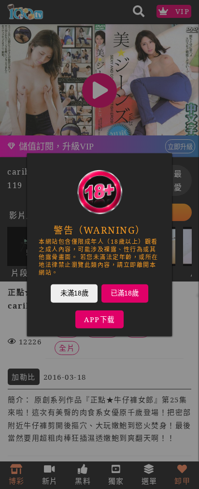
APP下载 (99, 319)
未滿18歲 (74, 292)
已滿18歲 (125, 292)
